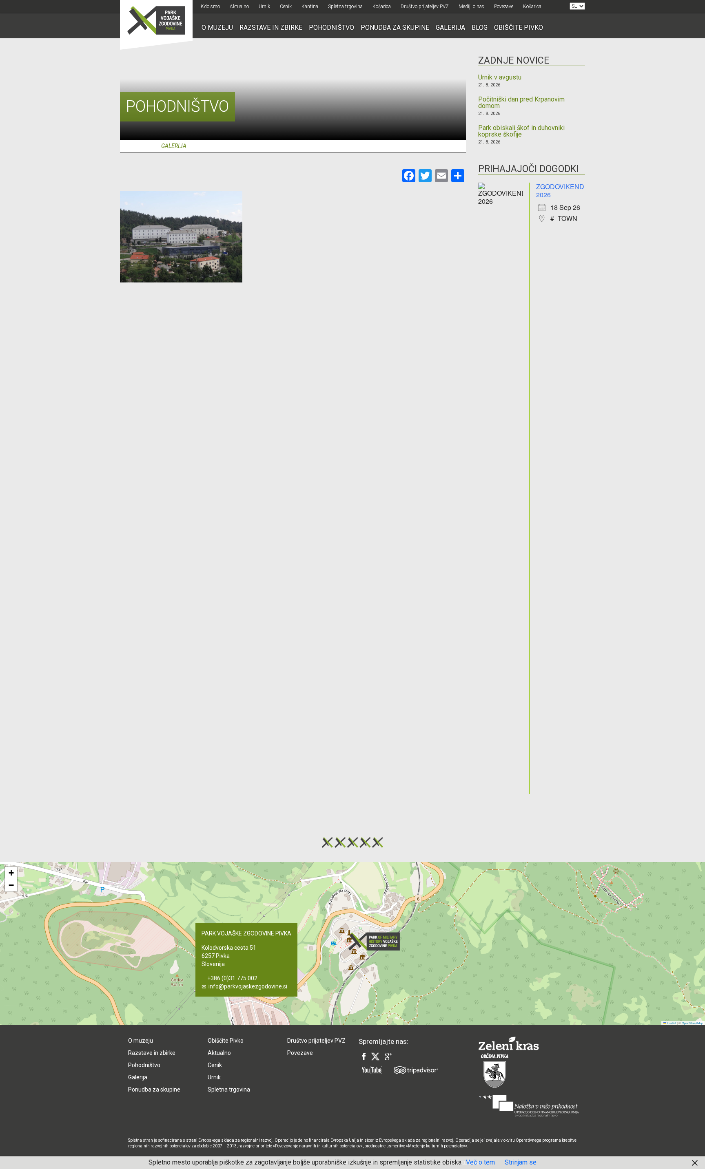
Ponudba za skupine (395, 27)
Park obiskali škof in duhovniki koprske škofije (521, 131)
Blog (480, 27)
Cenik (286, 6)
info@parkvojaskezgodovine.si (247, 986)
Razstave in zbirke (270, 27)
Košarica (381, 6)
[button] (376, 941)
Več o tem (480, 1162)
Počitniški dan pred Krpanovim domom (521, 102)
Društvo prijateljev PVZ (425, 6)
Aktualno (239, 6)
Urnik (264, 6)
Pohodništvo (331, 27)
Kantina (310, 6)
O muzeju (217, 27)
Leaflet (671, 1023)
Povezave (503, 6)
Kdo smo (210, 6)
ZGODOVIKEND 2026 (560, 190)
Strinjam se (521, 1162)
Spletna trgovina (345, 6)
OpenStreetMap (692, 1023)
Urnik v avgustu (499, 77)
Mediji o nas (471, 6)
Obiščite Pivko (518, 27)
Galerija (450, 27)
